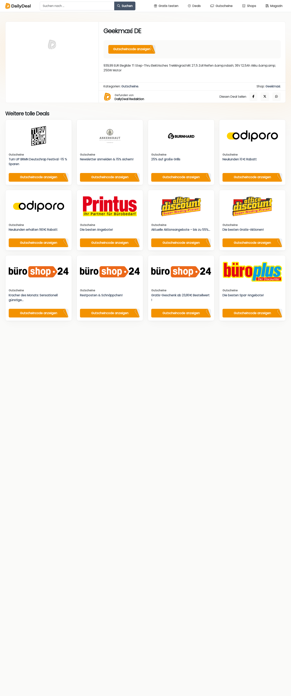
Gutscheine (129, 86)
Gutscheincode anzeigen (131, 49)
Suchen (127, 6)
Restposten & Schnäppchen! (101, 295)
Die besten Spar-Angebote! (243, 295)
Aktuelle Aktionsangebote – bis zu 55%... (180, 230)
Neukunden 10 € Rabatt (240, 159)
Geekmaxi (272, 86)
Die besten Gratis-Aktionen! (243, 230)
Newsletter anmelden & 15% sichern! (106, 159)
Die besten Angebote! (96, 230)
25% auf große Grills (165, 159)
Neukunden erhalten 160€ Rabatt (33, 230)
